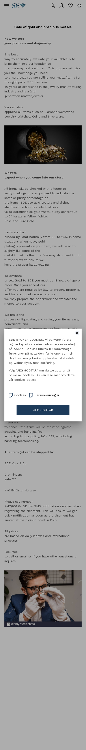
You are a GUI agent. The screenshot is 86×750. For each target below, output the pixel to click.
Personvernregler (47, 395)
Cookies (20, 395)
